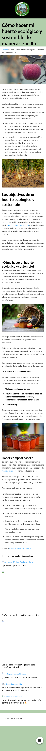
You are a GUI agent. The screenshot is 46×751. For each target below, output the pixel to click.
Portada (5, 49)
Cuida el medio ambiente (20, 548)
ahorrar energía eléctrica (18, 225)
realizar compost (9, 471)
